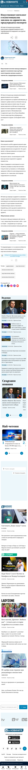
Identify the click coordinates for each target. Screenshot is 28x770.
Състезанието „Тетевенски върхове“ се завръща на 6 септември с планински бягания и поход (18, 340)
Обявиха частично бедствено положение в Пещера (13, 351)
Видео (21, 5)
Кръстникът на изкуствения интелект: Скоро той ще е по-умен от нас (17, 186)
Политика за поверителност (19, 754)
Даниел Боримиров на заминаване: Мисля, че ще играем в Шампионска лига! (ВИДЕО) (13, 585)
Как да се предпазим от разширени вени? (12, 683)
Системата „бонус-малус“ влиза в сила (13, 527)
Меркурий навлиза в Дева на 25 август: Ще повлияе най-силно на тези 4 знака (14, 644)
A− (2, 63)
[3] (26, 2)
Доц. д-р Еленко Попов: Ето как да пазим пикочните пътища (12, 691)
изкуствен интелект (20, 266)
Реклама (8, 754)
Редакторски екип (10, 57)
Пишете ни (20, 759)
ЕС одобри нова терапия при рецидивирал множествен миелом (12, 672)
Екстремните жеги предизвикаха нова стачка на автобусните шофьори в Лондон (13, 538)
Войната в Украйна (14, 5)
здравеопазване (10, 266)
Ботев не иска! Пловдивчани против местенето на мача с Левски (13, 595)
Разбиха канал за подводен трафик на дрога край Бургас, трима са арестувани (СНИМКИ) (18, 326)
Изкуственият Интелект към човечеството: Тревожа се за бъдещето (18, 84)
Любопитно (16, 10)
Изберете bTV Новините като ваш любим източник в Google (15, 255)
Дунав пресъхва (5, 5)
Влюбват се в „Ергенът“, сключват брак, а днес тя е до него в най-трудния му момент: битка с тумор (12, 634)
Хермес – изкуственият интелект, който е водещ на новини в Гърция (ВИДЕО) (18, 236)
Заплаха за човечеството (7, 269)
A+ (6, 63)
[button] (7, 415)
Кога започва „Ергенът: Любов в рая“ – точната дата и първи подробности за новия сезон (13, 622)
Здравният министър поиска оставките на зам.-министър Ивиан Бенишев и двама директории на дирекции (13, 370)
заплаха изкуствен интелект (8, 277)
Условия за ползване (10, 759)
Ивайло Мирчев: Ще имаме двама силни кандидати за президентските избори (13, 317)
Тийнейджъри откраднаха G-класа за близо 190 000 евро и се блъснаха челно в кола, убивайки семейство (13, 444)
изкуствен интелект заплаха (8, 273)
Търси (24, 707)
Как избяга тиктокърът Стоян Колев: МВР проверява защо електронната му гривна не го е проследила (14, 360)
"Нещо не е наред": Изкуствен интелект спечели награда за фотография (16, 130)
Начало (11, 10)
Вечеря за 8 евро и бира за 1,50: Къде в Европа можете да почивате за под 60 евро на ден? (13, 548)
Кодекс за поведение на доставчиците (14, 757)
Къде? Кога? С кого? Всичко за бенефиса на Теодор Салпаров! (13, 575)
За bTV (3, 754)
